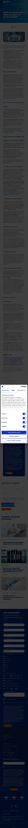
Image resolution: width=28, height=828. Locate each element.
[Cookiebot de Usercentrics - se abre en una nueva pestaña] (20, 387)
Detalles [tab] (13, 390)
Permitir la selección (14, 436)
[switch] (23, 417)
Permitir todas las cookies (14, 432)
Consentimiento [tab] (5, 390)
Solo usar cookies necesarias (14, 440)
